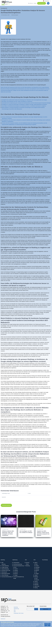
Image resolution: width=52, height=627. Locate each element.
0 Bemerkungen (14, 14)
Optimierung (14, 559)
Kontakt (35, 3)
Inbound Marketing (5, 568)
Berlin (15, 567)
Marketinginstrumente (6, 573)
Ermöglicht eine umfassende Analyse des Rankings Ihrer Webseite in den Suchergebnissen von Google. (24, 99)
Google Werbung (5, 567)
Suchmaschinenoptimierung (18, 565)
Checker (36, 581)
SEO (8, 244)
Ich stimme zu (47, 624)
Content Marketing (5, 565)
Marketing (3, 559)
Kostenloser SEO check (18, 613)
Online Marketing (5, 575)
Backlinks (33, 434)
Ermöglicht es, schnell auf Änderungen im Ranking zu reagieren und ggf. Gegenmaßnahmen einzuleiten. (24, 104)
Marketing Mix (4, 572)
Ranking (36, 587)
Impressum (3, 618)
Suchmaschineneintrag (17, 564)
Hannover (16, 572)
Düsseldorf (37, 567)
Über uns (31, 3)
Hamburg (16, 570)
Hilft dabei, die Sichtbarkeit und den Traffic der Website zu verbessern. (17, 101)
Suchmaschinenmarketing (6, 576)
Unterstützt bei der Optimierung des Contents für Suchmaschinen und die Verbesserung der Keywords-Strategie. (26, 102)
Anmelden (45, 609)
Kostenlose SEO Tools (6, 570)
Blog (29, 3)
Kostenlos (36, 583)
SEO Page (4, 48)
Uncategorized (4, 8)
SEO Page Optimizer (27, 201)
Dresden (37, 565)
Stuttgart (15, 575)
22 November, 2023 (5, 14)
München (16, 573)
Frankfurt (16, 568)
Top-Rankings (45, 559)
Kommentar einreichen (6, 505)
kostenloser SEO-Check (8, 66)
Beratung (36, 576)
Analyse (36, 575)
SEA (26, 559)
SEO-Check (28, 39)
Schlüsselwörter (16, 562)
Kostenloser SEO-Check (41, 3)
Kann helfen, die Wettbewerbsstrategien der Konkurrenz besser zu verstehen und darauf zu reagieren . (24, 105)
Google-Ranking (11, 39)
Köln (36, 572)
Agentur (35, 562)
